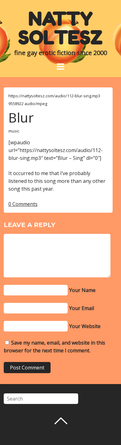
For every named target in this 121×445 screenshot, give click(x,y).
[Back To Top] (60, 420)
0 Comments (23, 204)
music (13, 131)
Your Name (82, 290)
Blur (21, 117)
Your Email (81, 308)
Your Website (85, 326)
